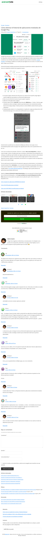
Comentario (4, 435)
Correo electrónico (5, 457)
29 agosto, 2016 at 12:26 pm (11, 310)
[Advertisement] (22, 14)
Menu (41, 2)
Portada (2, 25)
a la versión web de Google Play (15, 168)
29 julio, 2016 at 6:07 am (10, 343)
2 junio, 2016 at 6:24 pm (10, 370)
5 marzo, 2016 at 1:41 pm (10, 401)
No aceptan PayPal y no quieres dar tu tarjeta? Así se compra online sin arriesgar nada (17, 493)
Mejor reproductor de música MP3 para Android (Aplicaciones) (13, 501)
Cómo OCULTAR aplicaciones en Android (9, 185)
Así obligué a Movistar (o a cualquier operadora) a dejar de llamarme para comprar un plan (18, 489)
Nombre (3, 450)
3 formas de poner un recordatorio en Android (12, 516)
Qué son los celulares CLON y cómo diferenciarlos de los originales (17, 514)
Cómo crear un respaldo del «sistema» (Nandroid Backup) (15, 512)
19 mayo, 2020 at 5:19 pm (12, 327)
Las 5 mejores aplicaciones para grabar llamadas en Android (12, 499)
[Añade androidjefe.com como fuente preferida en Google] (22, 231)
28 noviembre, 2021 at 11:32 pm (14, 271)
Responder (3, 265)
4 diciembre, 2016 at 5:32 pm (11, 283)
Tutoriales (7, 25)
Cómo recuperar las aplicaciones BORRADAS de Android (13, 181)
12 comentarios (25, 32)
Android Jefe (7, 534)
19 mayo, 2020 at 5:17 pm (12, 297)
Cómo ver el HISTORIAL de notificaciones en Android (12, 188)
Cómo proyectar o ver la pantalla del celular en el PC (11, 503)
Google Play (12, 32)
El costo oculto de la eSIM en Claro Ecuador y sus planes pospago (13, 491)
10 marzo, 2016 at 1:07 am (12, 417)
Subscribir (22, 218)
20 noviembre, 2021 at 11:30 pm (12, 255)
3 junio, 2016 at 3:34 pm (12, 387)
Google (8, 32)
